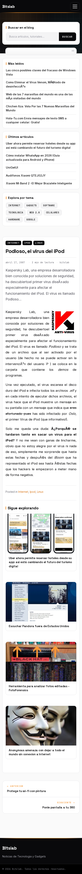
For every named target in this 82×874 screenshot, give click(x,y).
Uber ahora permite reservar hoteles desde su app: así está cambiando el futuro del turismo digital (41, 145)
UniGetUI (12, 167)
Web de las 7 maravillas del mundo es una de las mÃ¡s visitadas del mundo (39, 96)
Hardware (14, 219)
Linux (39, 243)
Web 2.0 (35, 212)
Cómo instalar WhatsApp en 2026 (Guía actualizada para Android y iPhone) (33, 157)
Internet (13, 243)
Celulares (52, 212)
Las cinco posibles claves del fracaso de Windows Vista (41, 72)
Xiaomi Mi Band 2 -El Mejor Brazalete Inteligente (39, 183)
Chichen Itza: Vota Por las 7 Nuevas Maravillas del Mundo (40, 108)
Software (49, 205)
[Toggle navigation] (75, 6)
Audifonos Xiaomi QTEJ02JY (26, 175)
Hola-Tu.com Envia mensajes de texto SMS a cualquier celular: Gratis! (36, 120)
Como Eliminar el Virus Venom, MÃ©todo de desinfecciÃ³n (35, 84)
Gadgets (32, 205)
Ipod (27, 243)
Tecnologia (15, 212)
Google (31, 219)
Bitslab (8, 6)
